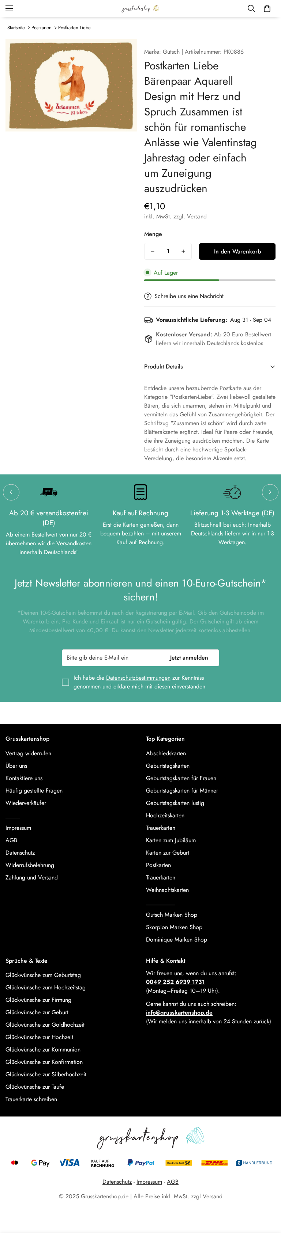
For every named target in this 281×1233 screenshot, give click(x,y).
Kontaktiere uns (23, 778)
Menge (153, 234)
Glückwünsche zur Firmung (38, 1000)
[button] (267, 8)
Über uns (16, 765)
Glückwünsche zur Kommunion (42, 1049)
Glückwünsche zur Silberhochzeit (45, 1074)
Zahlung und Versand (31, 877)
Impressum (18, 828)
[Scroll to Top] (266, 1193)
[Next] (270, 492)
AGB (11, 840)
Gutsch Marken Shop (171, 915)
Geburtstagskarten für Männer (182, 790)
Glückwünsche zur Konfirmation (44, 1062)
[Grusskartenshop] (140, 8)
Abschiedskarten (166, 753)
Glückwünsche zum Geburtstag (43, 975)
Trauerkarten (160, 828)
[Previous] (11, 492)
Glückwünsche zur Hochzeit (39, 1037)
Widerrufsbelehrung (29, 865)
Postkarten (41, 27)
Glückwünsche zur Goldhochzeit (45, 1024)
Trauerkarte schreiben (31, 1099)
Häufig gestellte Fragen (34, 790)
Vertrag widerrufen (28, 753)
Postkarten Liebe (74, 27)
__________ (160, 902)
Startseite (16, 27)
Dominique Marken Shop (176, 939)
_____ (12, 815)
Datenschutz (20, 852)
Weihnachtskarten (167, 890)
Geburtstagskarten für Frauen (181, 778)
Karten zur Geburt (167, 852)
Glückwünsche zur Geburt (36, 1012)
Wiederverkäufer (25, 803)
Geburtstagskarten (168, 765)
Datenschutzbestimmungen (138, 677)
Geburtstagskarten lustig (175, 803)
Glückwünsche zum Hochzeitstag (45, 987)
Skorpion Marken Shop (174, 927)
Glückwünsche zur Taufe (34, 1087)
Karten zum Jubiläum (171, 840)
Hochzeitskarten (165, 815)
